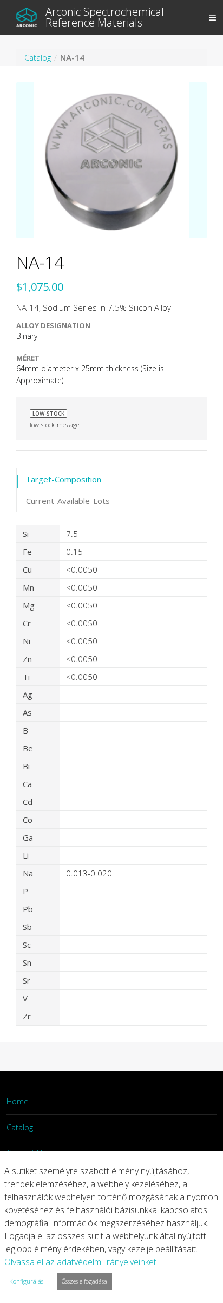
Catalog (19, 1127)
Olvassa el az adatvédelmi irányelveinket (80, 1262)
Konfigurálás (26, 1281)
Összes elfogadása (84, 1281)
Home (17, 1101)
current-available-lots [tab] (68, 500)
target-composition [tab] (63, 479)
